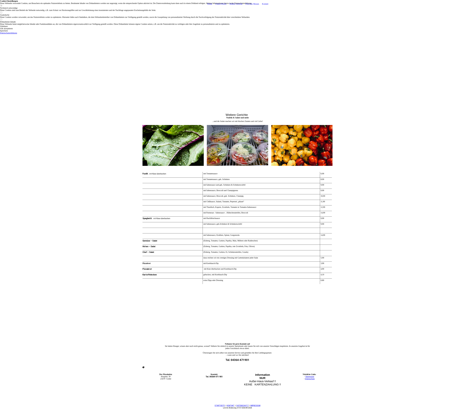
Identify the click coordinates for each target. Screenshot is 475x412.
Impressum (310, 376)
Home (209, 4)
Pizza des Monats (252, 4)
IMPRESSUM (255, 406)
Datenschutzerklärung (8, 33)
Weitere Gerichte (235, 4)
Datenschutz (310, 379)
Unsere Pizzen (220, 4)
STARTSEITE (220, 406)
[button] (126, 26)
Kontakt (265, 4)
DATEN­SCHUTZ (242, 406)
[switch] (1, 13)
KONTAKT (231, 406)
